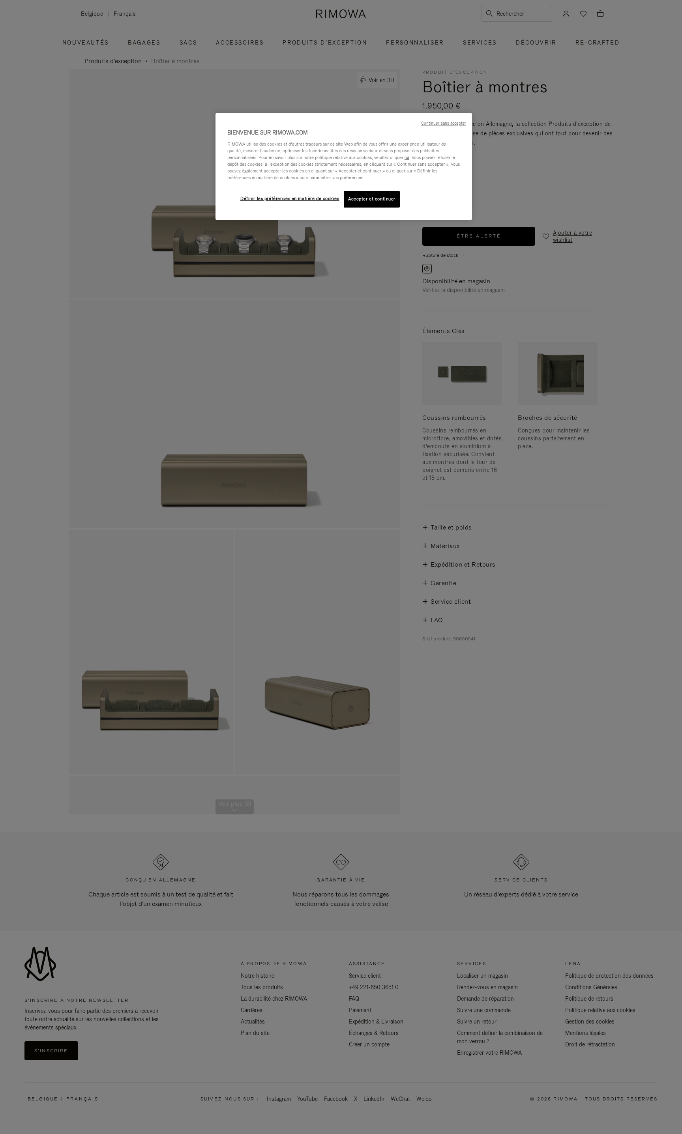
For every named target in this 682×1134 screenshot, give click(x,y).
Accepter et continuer (371, 199)
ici (407, 157)
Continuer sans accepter (443, 123)
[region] (343, 166)
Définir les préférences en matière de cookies (289, 198)
